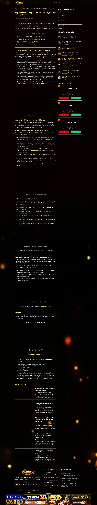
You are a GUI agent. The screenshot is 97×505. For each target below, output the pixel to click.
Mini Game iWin (62, 23)
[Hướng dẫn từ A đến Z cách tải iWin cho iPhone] (25, 393)
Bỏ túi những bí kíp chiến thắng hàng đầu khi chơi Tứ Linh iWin (72, 59)
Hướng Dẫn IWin (21, 8)
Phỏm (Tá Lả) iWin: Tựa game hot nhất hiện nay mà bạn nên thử (70, 71)
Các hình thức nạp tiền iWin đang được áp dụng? (28, 36)
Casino (50, 3)
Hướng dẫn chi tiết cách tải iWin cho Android (44, 404)
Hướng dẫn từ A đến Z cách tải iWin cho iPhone (45, 389)
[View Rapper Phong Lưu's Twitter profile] (39, 350)
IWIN (16, 8)
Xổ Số (55, 3)
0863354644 (69, 473)
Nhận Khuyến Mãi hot (69, 95)
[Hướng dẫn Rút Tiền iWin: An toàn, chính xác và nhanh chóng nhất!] (25, 438)
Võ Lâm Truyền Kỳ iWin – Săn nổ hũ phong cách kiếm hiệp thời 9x (71, 53)
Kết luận (18, 44)
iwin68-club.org (71, 472)
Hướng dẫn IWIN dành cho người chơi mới (39, 306)
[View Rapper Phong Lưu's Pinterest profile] (36, 350)
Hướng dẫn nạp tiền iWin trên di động (27, 41)
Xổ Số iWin (60, 28)
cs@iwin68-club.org (70, 475)
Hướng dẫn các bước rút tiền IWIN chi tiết (39, 250)
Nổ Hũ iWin (61, 25)
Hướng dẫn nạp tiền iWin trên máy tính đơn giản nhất (31, 39)
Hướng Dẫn (38, 3)
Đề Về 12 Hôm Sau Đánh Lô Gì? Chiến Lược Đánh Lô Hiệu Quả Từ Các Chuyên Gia (71, 65)
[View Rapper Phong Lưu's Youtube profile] (42, 350)
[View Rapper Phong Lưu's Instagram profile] (32, 350)
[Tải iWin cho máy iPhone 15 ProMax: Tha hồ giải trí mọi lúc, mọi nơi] (25, 422)
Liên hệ (66, 3)
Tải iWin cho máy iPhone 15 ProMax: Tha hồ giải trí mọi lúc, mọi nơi (44, 419)
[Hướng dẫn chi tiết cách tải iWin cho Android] (25, 407)
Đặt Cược (64, 98)
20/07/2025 (22, 18)
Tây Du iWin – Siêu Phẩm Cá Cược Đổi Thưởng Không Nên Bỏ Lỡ (71, 48)
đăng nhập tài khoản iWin (30, 143)
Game (44, 3)
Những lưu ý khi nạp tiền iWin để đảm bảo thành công (30, 42)
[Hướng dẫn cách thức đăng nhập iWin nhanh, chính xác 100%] (25, 454)
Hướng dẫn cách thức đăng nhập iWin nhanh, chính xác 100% (44, 451)
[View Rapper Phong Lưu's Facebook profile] (29, 350)
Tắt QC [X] (48, 493)
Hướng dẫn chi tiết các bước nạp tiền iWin (26, 38)
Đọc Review (76, 98)
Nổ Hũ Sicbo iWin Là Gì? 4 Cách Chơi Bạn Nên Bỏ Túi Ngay (71, 42)
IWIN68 (31, 3)
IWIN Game (61, 20)
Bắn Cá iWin (61, 12)
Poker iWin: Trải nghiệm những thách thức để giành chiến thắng (71, 36)
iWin (48, 53)
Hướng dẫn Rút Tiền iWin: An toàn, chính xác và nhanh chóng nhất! (45, 435)
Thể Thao (60, 3)
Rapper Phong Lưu (31, 18)
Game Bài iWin (61, 15)
